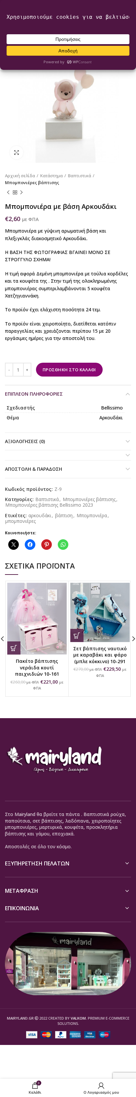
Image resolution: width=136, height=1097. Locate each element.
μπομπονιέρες (20, 521)
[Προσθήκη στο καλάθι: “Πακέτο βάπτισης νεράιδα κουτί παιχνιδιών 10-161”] (13, 648)
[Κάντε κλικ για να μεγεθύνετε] (16, 152)
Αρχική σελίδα (20, 176)
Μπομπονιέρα (92, 516)
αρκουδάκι (39, 516)
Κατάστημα (51, 176)
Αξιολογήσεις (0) (25, 441)
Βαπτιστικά (79, 176)
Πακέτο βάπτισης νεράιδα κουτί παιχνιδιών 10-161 (37, 667)
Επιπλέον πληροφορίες (34, 394)
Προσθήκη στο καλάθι (69, 370)
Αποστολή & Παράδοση (33, 469)
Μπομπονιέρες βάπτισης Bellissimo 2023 (49, 505)
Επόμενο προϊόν (21, 192)
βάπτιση (64, 516)
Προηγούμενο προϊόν (8, 192)
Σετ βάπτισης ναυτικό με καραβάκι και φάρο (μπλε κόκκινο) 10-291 (100, 654)
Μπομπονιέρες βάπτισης (32, 182)
